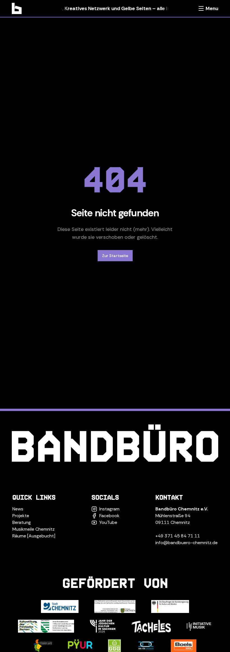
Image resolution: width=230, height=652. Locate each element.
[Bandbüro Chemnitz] (17, 8)
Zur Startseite (115, 255)
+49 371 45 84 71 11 (177, 536)
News (17, 509)
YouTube (108, 522)
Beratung (21, 522)
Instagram (109, 509)
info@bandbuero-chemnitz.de (186, 543)
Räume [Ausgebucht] (33, 536)
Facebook (109, 516)
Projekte (20, 516)
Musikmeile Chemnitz (33, 529)
